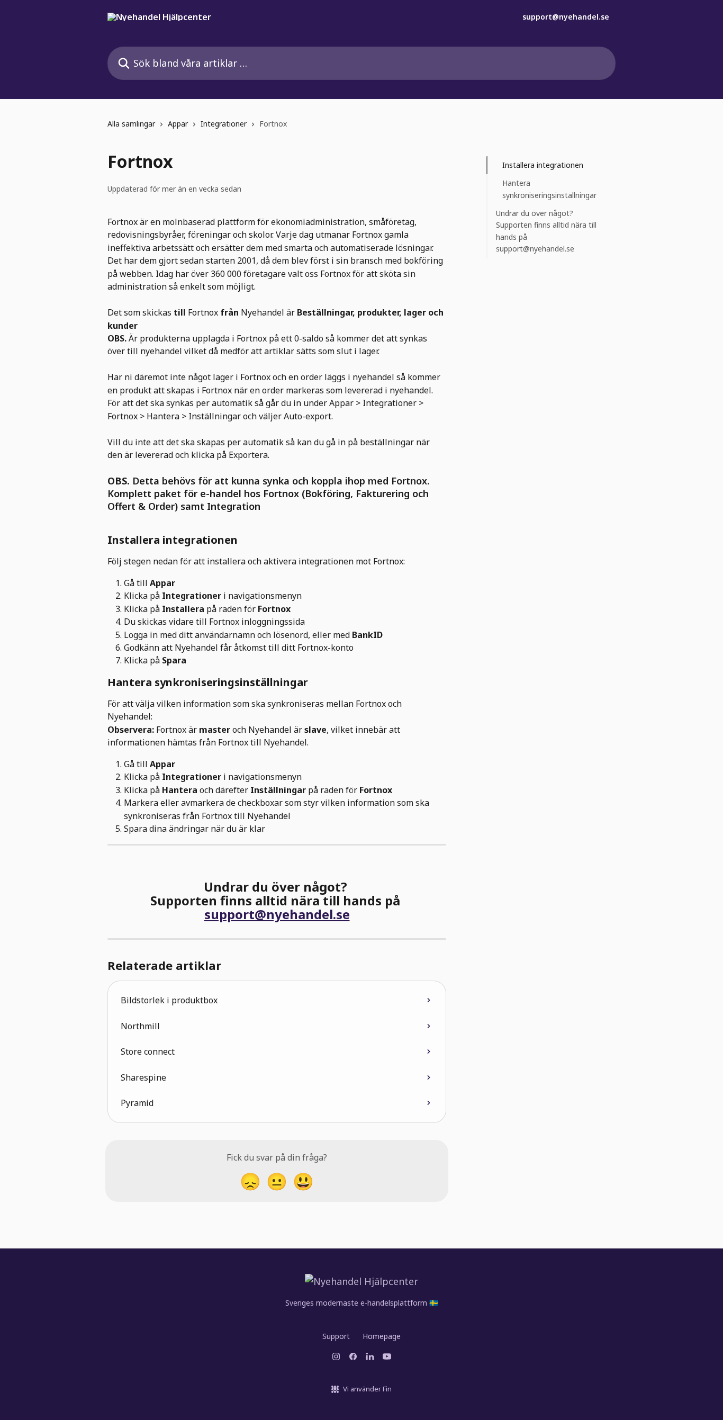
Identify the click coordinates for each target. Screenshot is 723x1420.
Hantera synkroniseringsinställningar (549, 189)
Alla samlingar (131, 124)
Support (336, 1336)
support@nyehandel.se (565, 17)
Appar (178, 124)
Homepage (382, 1336)
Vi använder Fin (367, 1389)
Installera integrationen (542, 165)
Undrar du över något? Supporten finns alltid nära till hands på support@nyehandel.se (546, 231)
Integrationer (224, 124)
